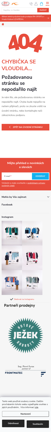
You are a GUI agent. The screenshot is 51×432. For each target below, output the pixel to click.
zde (36, 407)
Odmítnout (13, 423)
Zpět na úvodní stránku (28, 127)
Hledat (43, 10)
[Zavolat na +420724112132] (31, 4)
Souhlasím (38, 424)
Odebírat (40, 176)
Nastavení (26, 413)
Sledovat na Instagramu (24, 299)
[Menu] (47, 3)
